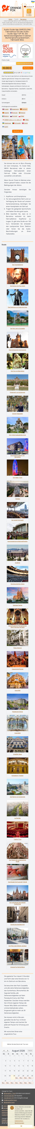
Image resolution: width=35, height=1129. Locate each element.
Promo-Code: (6, 60)
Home (10, 19)
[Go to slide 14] (25, 157)
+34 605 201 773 (9, 1098)
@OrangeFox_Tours (10, 1093)
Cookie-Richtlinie (7, 1115)
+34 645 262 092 (9, 1096)
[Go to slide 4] (12, 157)
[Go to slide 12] (22, 157)
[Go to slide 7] (16, 157)
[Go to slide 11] (21, 157)
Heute (30, 1050)
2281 (19, 72)
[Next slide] (30, 147)
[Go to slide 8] (17, 157)
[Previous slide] (4, 147)
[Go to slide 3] (10, 157)
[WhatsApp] (4, 1125)
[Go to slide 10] (20, 157)
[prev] (4, 1050)
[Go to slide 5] (13, 157)
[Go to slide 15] (26, 157)
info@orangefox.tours (10, 1100)
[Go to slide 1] (8, 157)
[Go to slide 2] (9, 157)
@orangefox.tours (9, 1102)
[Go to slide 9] (18, 157)
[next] (7, 1050)
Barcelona (23, 19)
